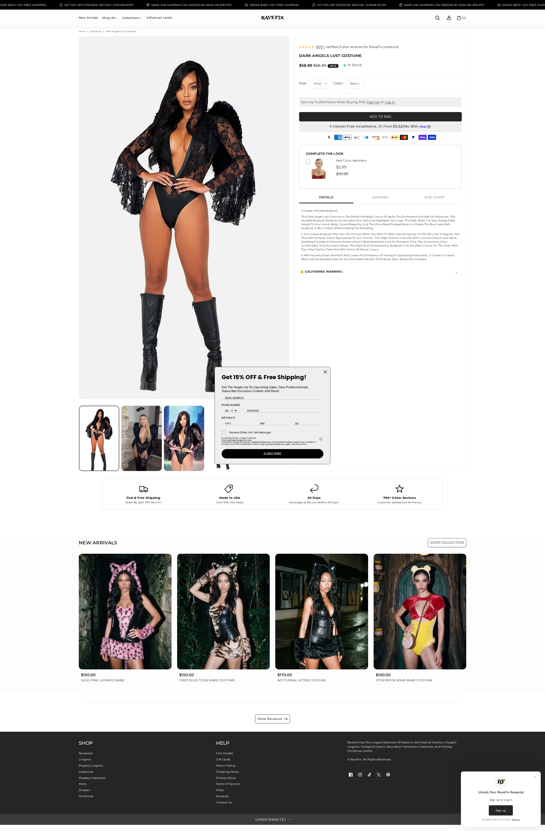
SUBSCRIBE (272, 453)
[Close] (325, 372)
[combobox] (231, 411)
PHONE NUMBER (231, 405)
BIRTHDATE (228, 418)
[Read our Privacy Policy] (320, 439)
